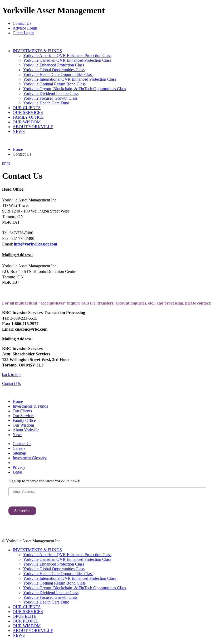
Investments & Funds (30, 406)
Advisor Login (25, 28)
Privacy (19, 467)
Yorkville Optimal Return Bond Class (54, 84)
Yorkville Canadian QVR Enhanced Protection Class (67, 60)
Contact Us (22, 23)
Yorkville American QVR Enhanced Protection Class (67, 55)
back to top (11, 374)
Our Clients (22, 411)
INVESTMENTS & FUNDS (37, 51)
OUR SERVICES (28, 112)
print (6, 163)
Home (18, 149)
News (17, 434)
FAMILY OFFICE (28, 117)
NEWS (19, 131)
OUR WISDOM (27, 122)
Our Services (23, 415)
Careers (19, 448)
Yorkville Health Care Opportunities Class (58, 74)
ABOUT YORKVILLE (33, 126)
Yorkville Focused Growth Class (50, 98)
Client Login (23, 33)
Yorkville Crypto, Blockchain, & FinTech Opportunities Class (74, 88)
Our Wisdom (23, 425)
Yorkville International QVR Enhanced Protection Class (69, 79)
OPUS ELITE (25, 616)
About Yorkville (26, 430)
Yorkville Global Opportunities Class (54, 69)
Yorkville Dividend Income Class (50, 93)
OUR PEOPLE (26, 621)
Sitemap (19, 453)
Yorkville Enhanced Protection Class (53, 65)
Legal (17, 472)
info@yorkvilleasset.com (35, 244)
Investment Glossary (30, 458)
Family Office (24, 420)
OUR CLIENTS (27, 107)
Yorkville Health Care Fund (46, 103)
